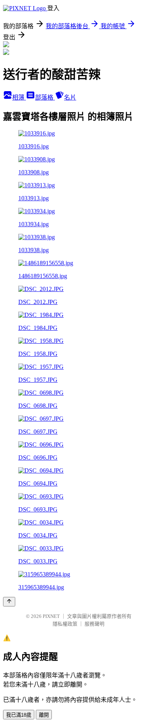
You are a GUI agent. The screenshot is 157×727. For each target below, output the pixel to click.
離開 (44, 715)
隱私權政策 (65, 624)
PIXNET (51, 616)
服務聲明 (94, 624)
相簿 (19, 97)
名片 (70, 97)
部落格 (45, 97)
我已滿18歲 (18, 715)
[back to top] (9, 601)
